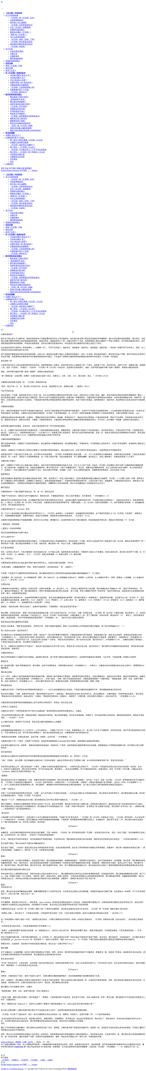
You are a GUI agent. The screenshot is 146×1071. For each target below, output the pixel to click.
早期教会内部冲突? (17, 109)
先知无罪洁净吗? (17, 51)
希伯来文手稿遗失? (17, 114)
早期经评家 (18, 1047)
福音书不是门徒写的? (18, 118)
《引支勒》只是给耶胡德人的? (22, 87)
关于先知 (9, 49)
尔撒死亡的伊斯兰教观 (19, 142)
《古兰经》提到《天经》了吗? (22, 39)
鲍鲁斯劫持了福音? (17, 121)
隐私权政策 (72, 1069)
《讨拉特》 (5, 1060)
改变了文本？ (10, 70)
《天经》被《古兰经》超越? (21, 126)
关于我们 (12, 168)
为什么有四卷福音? (17, 37)
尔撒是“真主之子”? (13, 135)
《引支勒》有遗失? (17, 46)
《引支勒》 (34, 1060)
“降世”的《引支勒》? (18, 35)
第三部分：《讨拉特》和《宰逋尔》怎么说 (27, 152)
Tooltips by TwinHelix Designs (12, 1069)
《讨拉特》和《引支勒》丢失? (22, 18)
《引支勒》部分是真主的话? (21, 42)
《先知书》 (24, 1060)
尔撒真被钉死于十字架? (19, 90)
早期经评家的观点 (12, 61)
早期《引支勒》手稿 (13, 66)
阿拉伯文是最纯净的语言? (20, 123)
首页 (3, 168)
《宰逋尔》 (15, 1060)
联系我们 (28, 168)
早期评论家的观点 (17, 30)
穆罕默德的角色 (16, 58)
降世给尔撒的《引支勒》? (20, 32)
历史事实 (13, 159)
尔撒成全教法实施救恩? (19, 85)
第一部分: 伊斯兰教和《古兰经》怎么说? (26, 140)
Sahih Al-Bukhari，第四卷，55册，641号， (18, 1042)
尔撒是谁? (9, 164)
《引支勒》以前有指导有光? (21, 25)
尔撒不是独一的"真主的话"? (21, 82)
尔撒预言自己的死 (17, 157)
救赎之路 (20, 168)
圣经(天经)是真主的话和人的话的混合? (25, 130)
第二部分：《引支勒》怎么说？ (23, 147)
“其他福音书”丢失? (17, 99)
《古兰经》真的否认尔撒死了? (22, 145)
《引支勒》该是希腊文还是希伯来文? (25, 116)
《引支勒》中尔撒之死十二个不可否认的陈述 (28, 150)
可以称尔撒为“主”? (17, 78)
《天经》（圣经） (46, 1060)
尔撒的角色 (14, 56)
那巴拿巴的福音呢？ (18, 102)
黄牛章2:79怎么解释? (18, 23)
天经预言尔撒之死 (17, 154)
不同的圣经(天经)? (17, 111)
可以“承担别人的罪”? (18, 80)
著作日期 (9, 68)
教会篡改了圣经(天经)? (19, 97)
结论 (12, 162)
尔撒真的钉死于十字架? (15, 138)
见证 (7, 168)
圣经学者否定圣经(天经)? (20, 104)
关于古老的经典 (11, 15)
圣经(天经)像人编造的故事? (21, 128)
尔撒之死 (13, 54)
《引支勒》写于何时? (18, 106)
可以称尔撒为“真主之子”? (20, 75)
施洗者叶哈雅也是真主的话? (21, 44)
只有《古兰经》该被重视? (20, 27)
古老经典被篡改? (17, 20)
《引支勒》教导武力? (18, 92)
